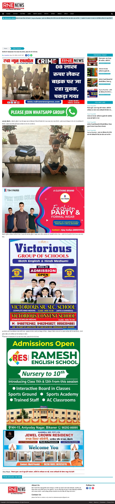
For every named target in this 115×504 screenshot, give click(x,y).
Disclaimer (102, 502)
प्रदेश (29, 14)
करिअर (66, 14)
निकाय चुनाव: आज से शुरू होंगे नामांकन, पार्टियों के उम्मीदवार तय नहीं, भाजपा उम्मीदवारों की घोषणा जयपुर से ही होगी (42, 472)
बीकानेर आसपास (37, 14)
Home (8, 14)
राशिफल (60, 14)
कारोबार (53, 14)
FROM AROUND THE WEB (12, 477)
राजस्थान (15, 14)
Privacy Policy (110, 502)
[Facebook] (87, 488)
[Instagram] (93, 488)
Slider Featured (17, 48)
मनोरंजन (46, 14)
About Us (36, 485)
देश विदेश (22, 14)
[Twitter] (90, 488)
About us (96, 502)
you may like (100, 102)
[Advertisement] (57, 33)
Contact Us (36, 495)
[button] (3, 14)
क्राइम (72, 14)
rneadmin (7, 55)
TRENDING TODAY (100, 55)
